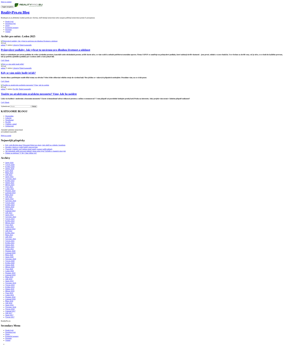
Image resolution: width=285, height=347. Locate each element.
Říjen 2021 (9, 235)
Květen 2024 (9, 205)
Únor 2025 (9, 187)
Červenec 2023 (10, 217)
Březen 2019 (9, 291)
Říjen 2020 (9, 255)
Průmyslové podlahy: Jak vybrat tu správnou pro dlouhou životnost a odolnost (45, 49)
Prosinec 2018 (10, 297)
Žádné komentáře (25, 45)
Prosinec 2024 (10, 191)
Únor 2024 (9, 209)
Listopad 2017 (10, 311)
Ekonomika (9, 116)
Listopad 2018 (10, 299)
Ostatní (7, 32)
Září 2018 (8, 303)
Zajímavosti (9, 126)
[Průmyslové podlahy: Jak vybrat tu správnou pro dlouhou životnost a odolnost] (29, 41)
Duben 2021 (9, 245)
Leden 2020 (9, 271)
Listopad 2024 (10, 193)
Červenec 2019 (10, 283)
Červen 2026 (9, 165)
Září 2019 (8, 279)
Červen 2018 (9, 309)
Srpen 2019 (9, 281)
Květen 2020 (9, 263)
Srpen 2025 (9, 177)
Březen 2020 (9, 267)
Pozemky (8, 30)
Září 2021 (8, 237)
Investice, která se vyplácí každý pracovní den (21, 147)
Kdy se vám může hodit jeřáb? (18, 72)
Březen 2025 (9, 185)
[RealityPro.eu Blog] (28, 7)
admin (3, 45)
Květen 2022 (9, 233)
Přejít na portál (6, 136)
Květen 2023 (9, 221)
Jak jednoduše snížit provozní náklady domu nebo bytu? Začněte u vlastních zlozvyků (35, 151)
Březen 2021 (9, 247)
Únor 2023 (9, 225)
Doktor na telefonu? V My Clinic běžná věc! (21, 153)
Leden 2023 (9, 227)
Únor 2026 (9, 171)
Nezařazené (9, 120)
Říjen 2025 (9, 173)
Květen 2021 (9, 243)
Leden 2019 (9, 295)
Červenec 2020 (10, 259)
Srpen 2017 (9, 315)
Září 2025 (8, 175)
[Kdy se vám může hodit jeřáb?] (12, 64)
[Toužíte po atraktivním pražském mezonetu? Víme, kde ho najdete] (25, 85)
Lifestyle (16, 45)
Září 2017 (8, 313)
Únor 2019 (9, 293)
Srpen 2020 (9, 257)
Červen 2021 (9, 241)
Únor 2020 (9, 269)
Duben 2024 (9, 207)
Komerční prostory (12, 28)
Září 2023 (8, 213)
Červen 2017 (9, 317)
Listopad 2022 (10, 229)
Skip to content (6, 2)
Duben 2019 (9, 289)
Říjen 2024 (9, 195)
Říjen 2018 (9, 301)
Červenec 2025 (10, 179)
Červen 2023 (9, 219)
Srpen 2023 (9, 215)
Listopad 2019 (10, 275)
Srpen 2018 (9, 305)
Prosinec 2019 (10, 273)
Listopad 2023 (10, 211)
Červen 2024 (9, 203)
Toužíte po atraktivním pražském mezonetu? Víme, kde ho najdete (39, 93)
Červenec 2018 (10, 307)
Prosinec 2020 (10, 251)
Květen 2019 (9, 287)
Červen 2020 (9, 261)
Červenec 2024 (10, 201)
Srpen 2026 (9, 163)
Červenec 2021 (10, 239)
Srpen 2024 (9, 199)
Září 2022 (8, 231)
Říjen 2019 (9, 277)
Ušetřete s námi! (11, 124)
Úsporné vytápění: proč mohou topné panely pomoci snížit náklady (28, 149)
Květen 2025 (9, 181)
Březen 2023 (9, 223)
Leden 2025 (9, 189)
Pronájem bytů (10, 24)
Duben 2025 (9, 183)
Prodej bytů (9, 22)
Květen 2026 (9, 167)
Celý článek (5, 60)
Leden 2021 (9, 249)
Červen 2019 (9, 285)
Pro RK (15, 89)
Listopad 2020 (10, 253)
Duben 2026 (9, 169)
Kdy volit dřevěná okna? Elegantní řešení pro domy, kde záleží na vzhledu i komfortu (35, 145)
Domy (7, 26)
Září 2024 (8, 197)
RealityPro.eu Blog (15, 12)
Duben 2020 (9, 265)
